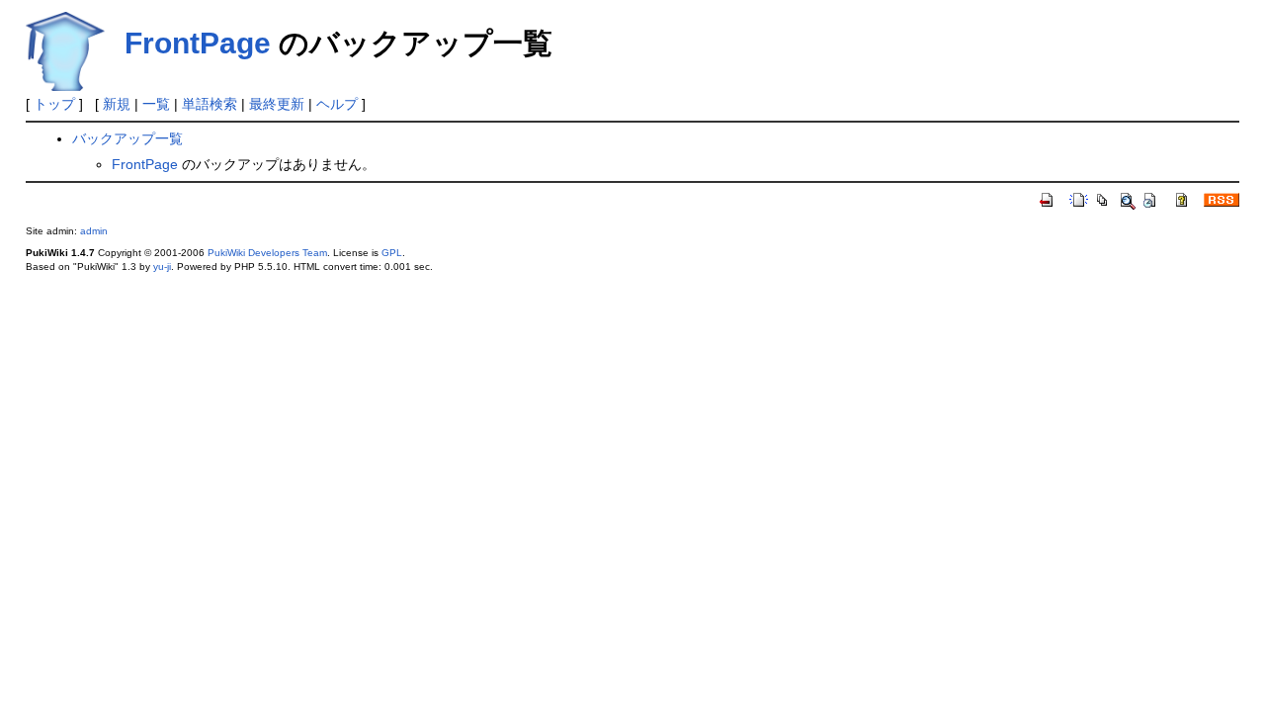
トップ (54, 104)
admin (94, 230)
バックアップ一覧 (127, 138)
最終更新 (276, 104)
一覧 (156, 104)
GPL (391, 252)
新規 (116, 104)
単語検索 (209, 104)
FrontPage (198, 43)
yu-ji (162, 266)
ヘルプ (337, 104)
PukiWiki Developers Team (267, 252)
